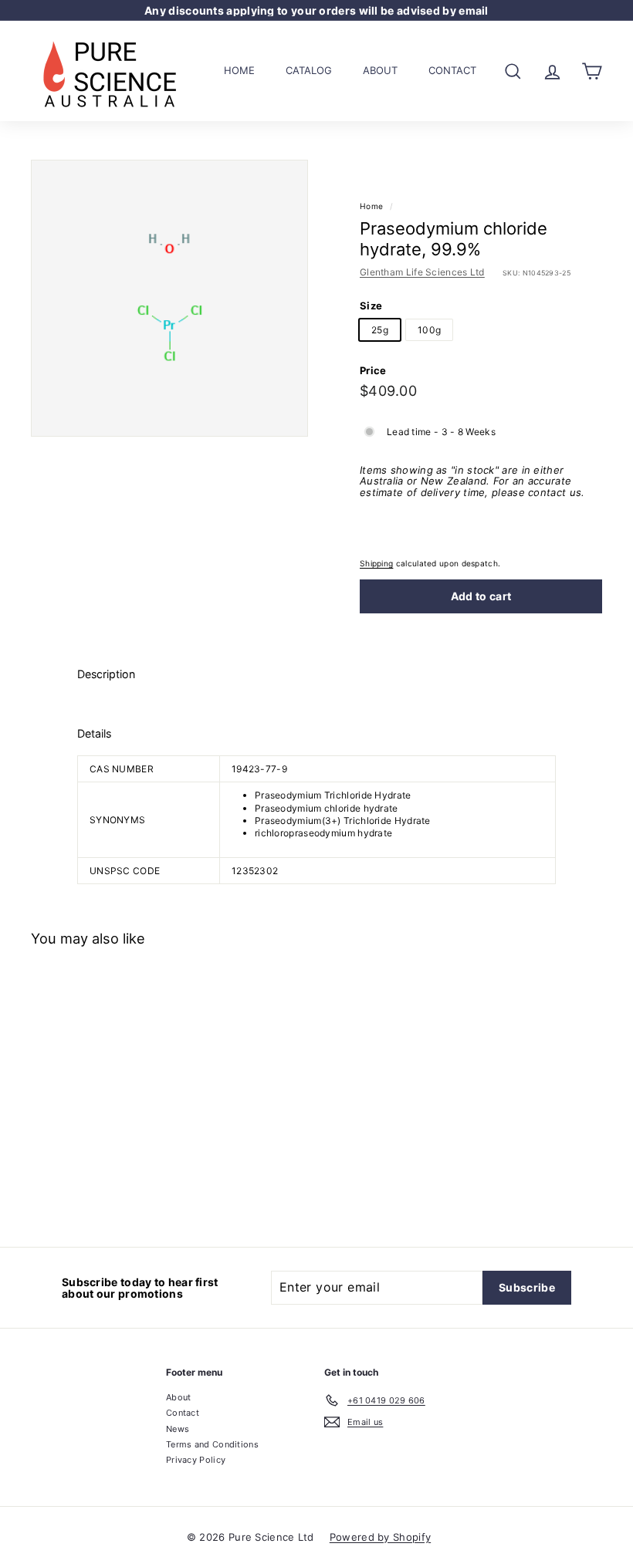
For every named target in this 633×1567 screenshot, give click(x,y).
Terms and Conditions (212, 1444)
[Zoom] (169, 298)
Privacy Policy (195, 1459)
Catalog (309, 70)
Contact (452, 70)
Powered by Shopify (380, 1537)
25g (379, 330)
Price (373, 370)
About (380, 70)
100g (429, 330)
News (177, 1428)
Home (239, 70)
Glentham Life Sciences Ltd (422, 272)
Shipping (376, 563)
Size (371, 305)
